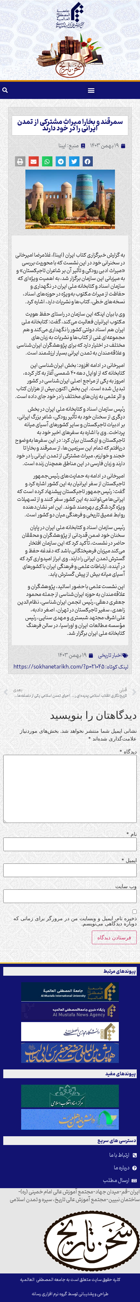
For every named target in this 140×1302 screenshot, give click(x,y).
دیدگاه (128, 751)
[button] (91, 90)
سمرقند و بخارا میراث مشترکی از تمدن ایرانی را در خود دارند (70, 125)
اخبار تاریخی (110, 655)
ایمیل (129, 860)
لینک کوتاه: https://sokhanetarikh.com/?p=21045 (70, 667)
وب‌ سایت (126, 886)
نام (131, 834)
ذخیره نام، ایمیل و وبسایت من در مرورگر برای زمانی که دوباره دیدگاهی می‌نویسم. (75, 921)
